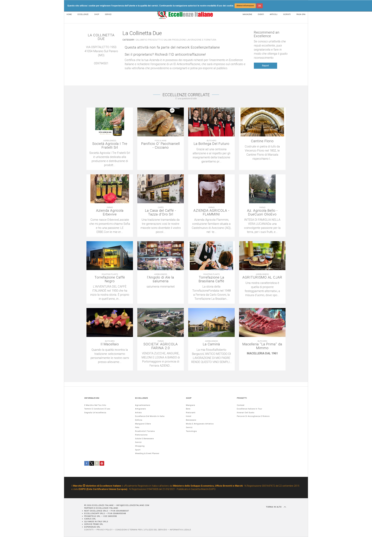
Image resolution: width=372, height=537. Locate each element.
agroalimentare (142, 405)
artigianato (140, 409)
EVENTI (261, 14)
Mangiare (190, 405)
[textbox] (160, 288)
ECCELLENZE (83, 14)
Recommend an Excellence (266, 34)
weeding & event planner (147, 453)
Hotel (188, 416)
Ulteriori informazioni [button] (245, 6)
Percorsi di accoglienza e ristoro (253, 416)
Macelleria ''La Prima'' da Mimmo (262, 346)
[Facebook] (102, 67)
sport (138, 450)
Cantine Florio (262, 141)
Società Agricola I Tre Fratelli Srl (109, 145)
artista (138, 412)
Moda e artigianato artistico (200, 424)
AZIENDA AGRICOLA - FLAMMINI (211, 212)
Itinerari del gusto (245, 412)
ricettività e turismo (145, 431)
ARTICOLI (273, 14)
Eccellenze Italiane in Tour (249, 409)
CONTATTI (89, 530)
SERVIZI (108, 14)
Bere (188, 409)
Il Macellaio (110, 344)
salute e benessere (144, 438)
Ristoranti (190, 412)
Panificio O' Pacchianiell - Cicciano (160, 145)
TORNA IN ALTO (274, 507)
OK (259, 6)
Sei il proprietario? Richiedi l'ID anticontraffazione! (165, 54)
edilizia (138, 420)
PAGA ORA (300, 14)
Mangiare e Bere (143, 424)
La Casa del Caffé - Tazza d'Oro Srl (160, 212)
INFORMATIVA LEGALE (180, 530)
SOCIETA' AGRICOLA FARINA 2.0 (160, 346)
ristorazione (141, 435)
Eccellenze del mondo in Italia (149, 416)
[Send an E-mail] (99, 67)
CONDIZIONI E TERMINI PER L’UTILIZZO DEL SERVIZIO (141, 530)
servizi (138, 442)
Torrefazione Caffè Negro (109, 279)
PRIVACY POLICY (104, 530)
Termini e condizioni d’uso (97, 409)
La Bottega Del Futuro (211, 144)
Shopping (140, 446)
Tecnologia (191, 431)
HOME (69, 14)
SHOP (96, 14)
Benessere (191, 420)
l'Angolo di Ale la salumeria (160, 279)
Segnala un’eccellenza (95, 412)
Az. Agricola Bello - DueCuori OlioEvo (262, 212)
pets (137, 427)
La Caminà (211, 344)
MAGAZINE (247, 14)
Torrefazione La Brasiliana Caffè (211, 279)
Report (265, 65)
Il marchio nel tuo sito (95, 405)
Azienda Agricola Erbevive (110, 212)
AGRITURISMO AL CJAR (262, 277)
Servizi (189, 427)
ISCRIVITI (287, 14)
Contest (240, 405)
